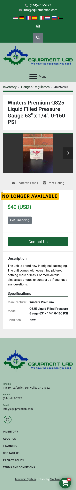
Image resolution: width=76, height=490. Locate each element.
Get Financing (19, 220)
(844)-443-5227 (40, 5)
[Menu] (33, 76)
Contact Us (38, 241)
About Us (9, 438)
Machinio (55, 479)
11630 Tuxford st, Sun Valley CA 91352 (26, 387)
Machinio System (25, 479)
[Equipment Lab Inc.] (38, 360)
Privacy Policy (13, 460)
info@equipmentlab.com (40, 10)
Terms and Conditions (19, 467)
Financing (10, 445)
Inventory (10, 431)
